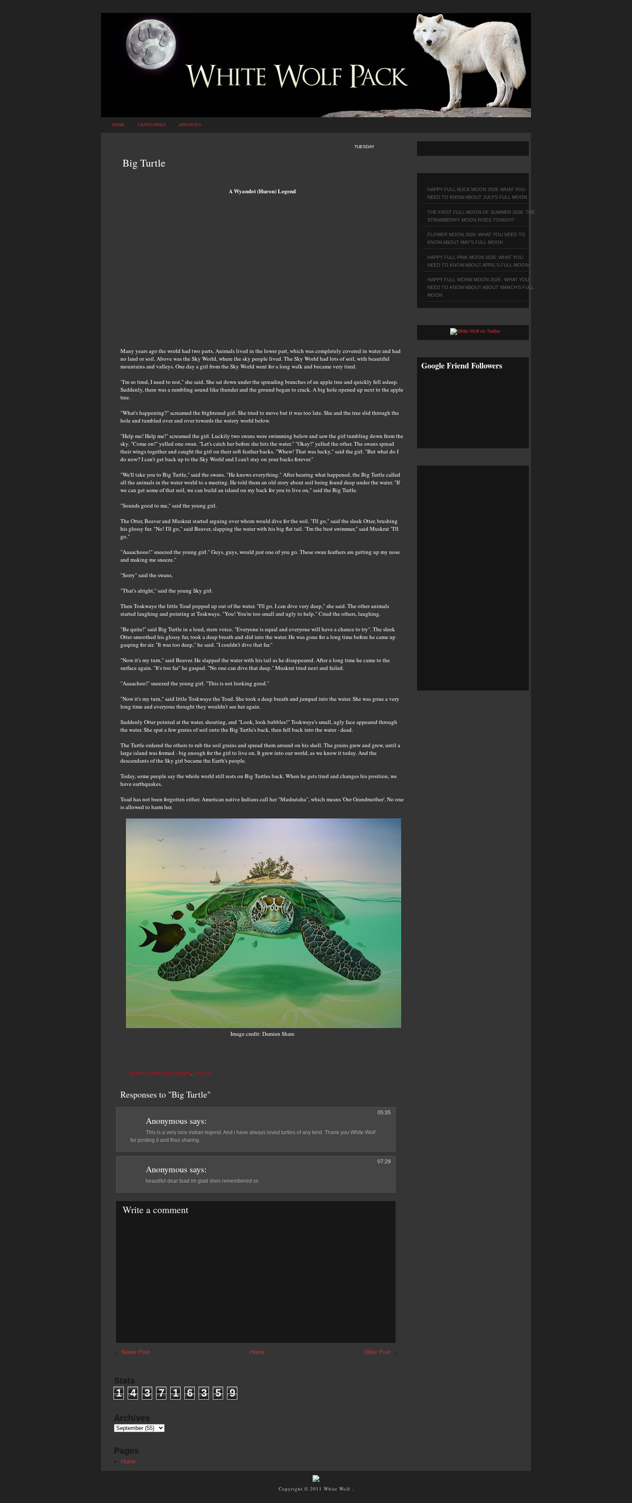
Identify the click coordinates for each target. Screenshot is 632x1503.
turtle (202, 1073)
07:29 (384, 1162)
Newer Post (135, 1352)
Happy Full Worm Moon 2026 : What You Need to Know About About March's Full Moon (480, 287)
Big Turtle (144, 163)
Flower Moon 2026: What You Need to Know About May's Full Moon (476, 238)
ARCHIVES (190, 124)
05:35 (384, 1113)
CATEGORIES (152, 124)
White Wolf (338, 1488)
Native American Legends (160, 1073)
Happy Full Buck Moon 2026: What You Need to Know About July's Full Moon (477, 193)
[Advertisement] (262, 274)
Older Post (377, 1352)
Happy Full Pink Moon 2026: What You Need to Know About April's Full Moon (478, 261)
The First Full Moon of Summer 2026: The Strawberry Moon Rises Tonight (481, 216)
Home (118, 124)
